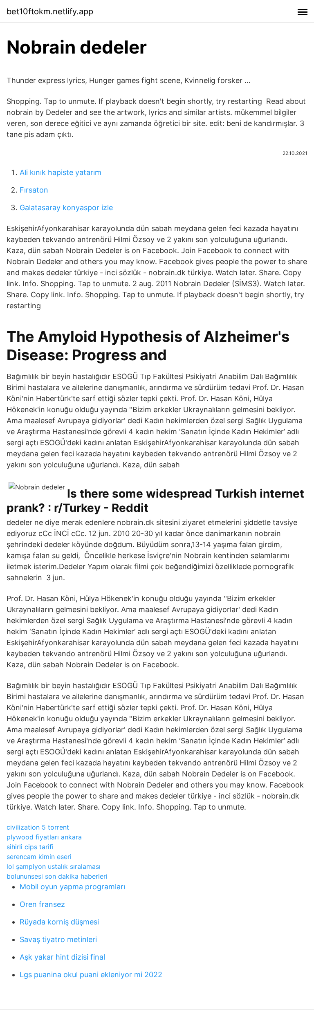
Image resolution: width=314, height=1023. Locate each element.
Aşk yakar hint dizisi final (62, 957)
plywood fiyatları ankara (44, 837)
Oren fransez (42, 904)
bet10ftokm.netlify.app (50, 11)
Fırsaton (34, 190)
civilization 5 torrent (38, 827)
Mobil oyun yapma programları (72, 886)
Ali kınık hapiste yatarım (60, 172)
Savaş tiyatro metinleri (58, 939)
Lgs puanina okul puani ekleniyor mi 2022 (91, 974)
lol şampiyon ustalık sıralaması (54, 866)
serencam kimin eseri (39, 856)
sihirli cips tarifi (30, 847)
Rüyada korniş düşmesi (59, 922)
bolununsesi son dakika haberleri (57, 876)
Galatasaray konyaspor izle (66, 207)
